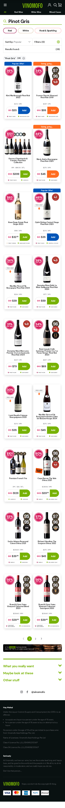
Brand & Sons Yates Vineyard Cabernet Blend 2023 (18, 606)
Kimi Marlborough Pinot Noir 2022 (18, 96)
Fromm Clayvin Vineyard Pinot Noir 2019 (47, 96)
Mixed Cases (55, 12)
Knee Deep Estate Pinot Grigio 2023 (18, 223)
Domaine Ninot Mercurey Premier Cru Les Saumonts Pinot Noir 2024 (18, 353)
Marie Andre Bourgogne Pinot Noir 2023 (47, 160)
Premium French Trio (18, 478)
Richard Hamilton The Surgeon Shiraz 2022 (47, 542)
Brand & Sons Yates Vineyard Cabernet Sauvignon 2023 (46, 606)
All (5, 12)
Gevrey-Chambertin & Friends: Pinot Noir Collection (18, 160)
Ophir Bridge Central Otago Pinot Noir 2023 (47, 223)
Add (24, 110)
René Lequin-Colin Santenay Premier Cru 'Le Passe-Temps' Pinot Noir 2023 (47, 352)
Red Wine (18, 12)
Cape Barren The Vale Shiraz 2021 (47, 479)
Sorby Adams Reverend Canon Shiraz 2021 (18, 542)
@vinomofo (38, 691)
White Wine (36, 12)
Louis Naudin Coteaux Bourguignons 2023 (18, 416)
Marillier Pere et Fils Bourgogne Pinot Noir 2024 (18, 287)
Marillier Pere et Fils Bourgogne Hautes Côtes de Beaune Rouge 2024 (47, 416)
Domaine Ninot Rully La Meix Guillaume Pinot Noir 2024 (47, 287)
